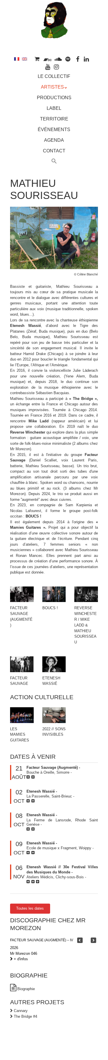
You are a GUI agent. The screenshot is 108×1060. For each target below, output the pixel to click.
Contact (54, 150)
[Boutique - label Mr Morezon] (37, 58)
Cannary (21, 1011)
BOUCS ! (50, 608)
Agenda (54, 140)
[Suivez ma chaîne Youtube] (48, 66)
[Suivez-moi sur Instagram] (56, 66)
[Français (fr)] (16, 58)
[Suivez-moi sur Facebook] (78, 58)
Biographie (26, 989)
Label (54, 108)
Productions (54, 97)
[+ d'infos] (28, 777)
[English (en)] (24, 58)
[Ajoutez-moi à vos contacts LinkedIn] (86, 58)
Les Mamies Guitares (19, 735)
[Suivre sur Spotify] (68, 58)
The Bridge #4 (25, 1016)
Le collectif (54, 76)
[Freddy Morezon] (54, 30)
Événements (54, 129)
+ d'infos (20, 959)
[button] (54, 162)
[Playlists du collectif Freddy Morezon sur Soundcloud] (58, 58)
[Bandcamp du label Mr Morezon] (47, 58)
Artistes (52, 87)
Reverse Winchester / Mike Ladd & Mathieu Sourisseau (85, 625)
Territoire (54, 118)
